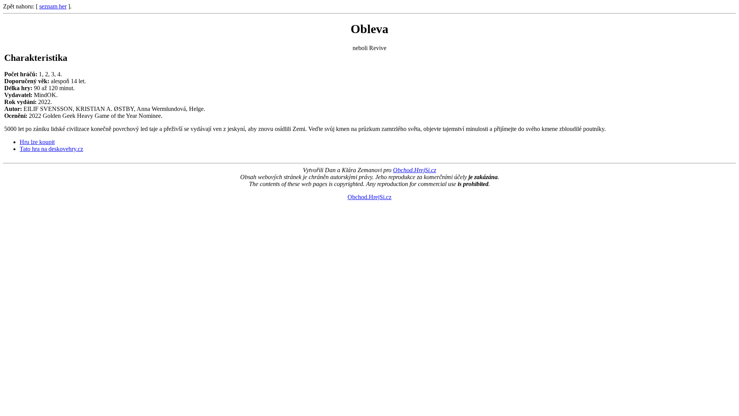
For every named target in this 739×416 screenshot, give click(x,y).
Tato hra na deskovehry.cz (51, 149)
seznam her (53, 6)
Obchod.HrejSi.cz (414, 170)
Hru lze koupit (37, 142)
